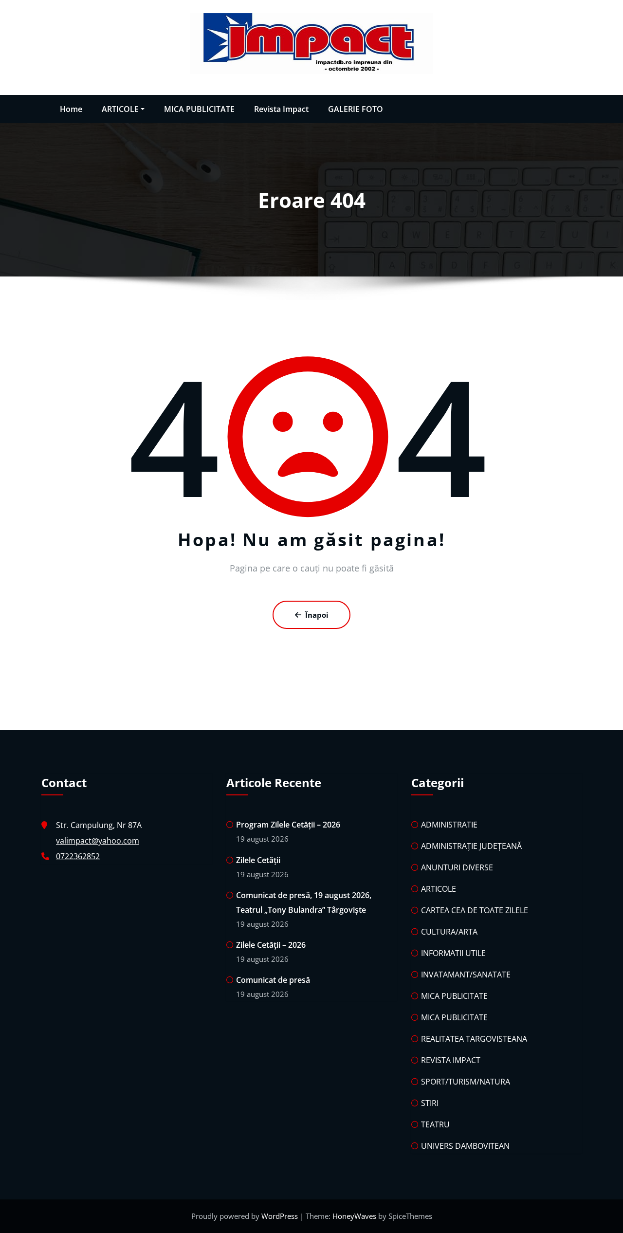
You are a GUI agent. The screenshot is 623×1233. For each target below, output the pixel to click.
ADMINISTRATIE (449, 824)
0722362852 (78, 856)
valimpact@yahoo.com (97, 840)
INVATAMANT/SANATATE (466, 974)
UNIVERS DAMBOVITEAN (465, 1146)
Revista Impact (281, 109)
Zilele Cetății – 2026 (271, 944)
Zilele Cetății (258, 860)
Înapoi (317, 615)
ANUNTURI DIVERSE (457, 867)
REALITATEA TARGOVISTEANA (474, 1038)
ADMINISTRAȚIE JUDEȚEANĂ (471, 846)
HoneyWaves (354, 1216)
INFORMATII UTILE (453, 953)
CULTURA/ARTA (449, 931)
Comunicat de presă (273, 980)
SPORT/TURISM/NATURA (465, 1081)
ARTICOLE (120, 109)
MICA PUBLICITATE (199, 109)
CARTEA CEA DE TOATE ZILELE (474, 910)
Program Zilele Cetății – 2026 (288, 824)
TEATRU (435, 1124)
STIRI (430, 1103)
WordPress (280, 1216)
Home (71, 109)
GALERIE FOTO (355, 109)
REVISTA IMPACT (450, 1060)
